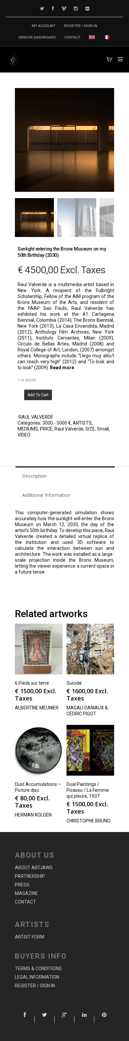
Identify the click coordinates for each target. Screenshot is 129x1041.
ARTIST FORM (29, 936)
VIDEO (24, 434)
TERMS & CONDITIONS (38, 968)
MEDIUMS (28, 428)
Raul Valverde (69, 428)
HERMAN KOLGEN (33, 815)
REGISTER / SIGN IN (80, 26)
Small (103, 428)
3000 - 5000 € (56, 423)
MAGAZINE (26, 893)
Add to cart (38, 395)
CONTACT (72, 37)
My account (44, 26)
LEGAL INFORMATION (37, 977)
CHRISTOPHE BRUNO (88, 820)
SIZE (90, 428)
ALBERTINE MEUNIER (37, 707)
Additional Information (46, 495)
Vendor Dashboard (37, 37)
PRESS (22, 884)
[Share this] (25, 1019)
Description (34, 476)
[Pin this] (104, 1019)
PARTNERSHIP (30, 876)
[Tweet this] (45, 1019)
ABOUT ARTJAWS (34, 867)
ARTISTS (82, 423)
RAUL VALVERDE (36, 417)
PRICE (46, 428)
